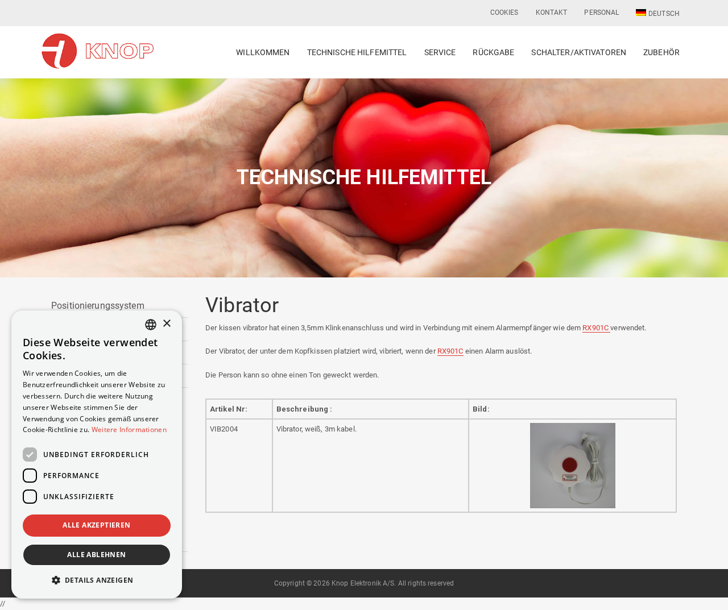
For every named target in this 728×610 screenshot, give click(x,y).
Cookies (504, 12)
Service (440, 52)
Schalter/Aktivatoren (578, 52)
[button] (97, 580)
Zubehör (661, 52)
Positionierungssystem (97, 305)
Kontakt (552, 12)
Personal (601, 12)
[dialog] (96, 454)
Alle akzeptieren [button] (96, 525)
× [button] (166, 323)
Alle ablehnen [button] (96, 554)
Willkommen (262, 52)
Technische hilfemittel (357, 52)
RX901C (596, 327)
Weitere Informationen (129, 429)
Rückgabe (493, 52)
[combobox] (150, 324)
